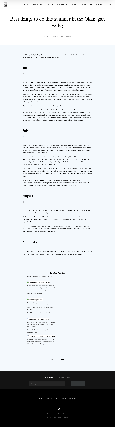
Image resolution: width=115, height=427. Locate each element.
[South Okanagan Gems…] (35, 300)
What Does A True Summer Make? (38, 313)
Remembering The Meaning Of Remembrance (37, 331)
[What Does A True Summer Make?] (38, 319)
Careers (41, 398)
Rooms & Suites (39, 4)
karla (69, 36)
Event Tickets (61, 398)
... (46, 290)
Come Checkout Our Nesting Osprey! (39, 276)
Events (83, 4)
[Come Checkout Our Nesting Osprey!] (38, 282)
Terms (64, 414)
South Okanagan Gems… (35, 293)
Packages (74, 4)
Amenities (50, 4)
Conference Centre (96, 4)
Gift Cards (73, 398)
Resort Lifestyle (58, 36)
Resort (26, 4)
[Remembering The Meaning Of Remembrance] (41, 336)
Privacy (68, 414)
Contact (50, 398)
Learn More (65, 417)
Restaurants (62, 4)
